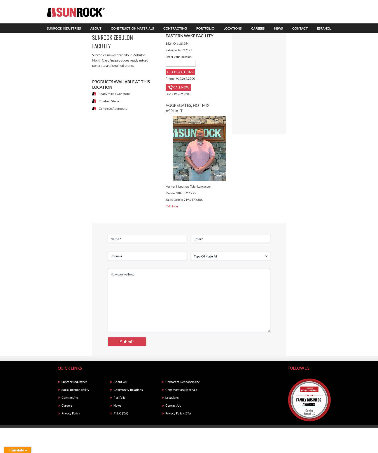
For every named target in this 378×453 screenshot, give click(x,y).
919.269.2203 (181, 94)
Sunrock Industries (64, 28)
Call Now (181, 87)
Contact (300, 28)
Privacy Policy (70, 413)
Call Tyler (172, 206)
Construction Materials (132, 28)
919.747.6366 (193, 199)
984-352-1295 (186, 193)
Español (324, 28)
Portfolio (205, 28)
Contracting (175, 28)
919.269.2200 (185, 78)
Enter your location (179, 56)
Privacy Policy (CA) (178, 413)
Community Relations (128, 389)
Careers (258, 28)
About (96, 28)
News (278, 28)
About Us (120, 382)
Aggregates (178, 105)
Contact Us (173, 405)
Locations (233, 28)
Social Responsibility (75, 389)
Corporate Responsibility (182, 382)
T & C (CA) (121, 413)
